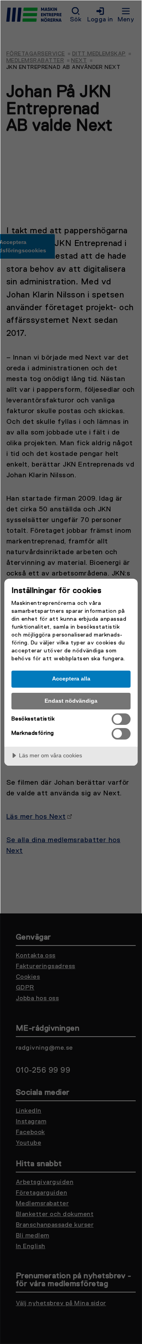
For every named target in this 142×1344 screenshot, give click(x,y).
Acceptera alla (71, 678)
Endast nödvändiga (71, 701)
